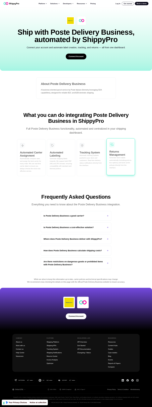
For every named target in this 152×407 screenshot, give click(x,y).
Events (110, 360)
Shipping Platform (53, 342)
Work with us (20, 345)
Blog (109, 356)
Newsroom (19, 356)
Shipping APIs (51, 345)
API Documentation (84, 349)
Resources (81, 3)
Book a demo (142, 3)
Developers (67, 3)
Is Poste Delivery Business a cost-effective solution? (76, 227)
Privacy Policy (111, 389)
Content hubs (113, 345)
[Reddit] (132, 380)
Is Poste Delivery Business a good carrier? (76, 215)
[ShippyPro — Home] (11, 3)
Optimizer (50, 363)
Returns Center (52, 356)
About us (19, 342)
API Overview (82, 342)
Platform (42, 3)
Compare (111, 367)
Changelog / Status (84, 353)
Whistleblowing (135, 389)
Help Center (20, 353)
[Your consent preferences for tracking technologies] (4, 403)
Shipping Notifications (54, 353)
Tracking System (52, 349)
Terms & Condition (123, 389)
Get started (128, 3)
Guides (110, 349)
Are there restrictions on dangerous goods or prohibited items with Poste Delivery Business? (76, 263)
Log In (118, 3)
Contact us (19, 349)
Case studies (112, 353)
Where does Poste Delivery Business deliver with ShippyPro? (76, 238)
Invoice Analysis (52, 360)
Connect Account (76, 56)
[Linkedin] (123, 380)
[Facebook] (127, 380)
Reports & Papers (114, 363)
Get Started (81, 345)
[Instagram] (137, 380)
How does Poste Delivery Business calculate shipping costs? (76, 250)
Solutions (54, 3)
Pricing (93, 3)
